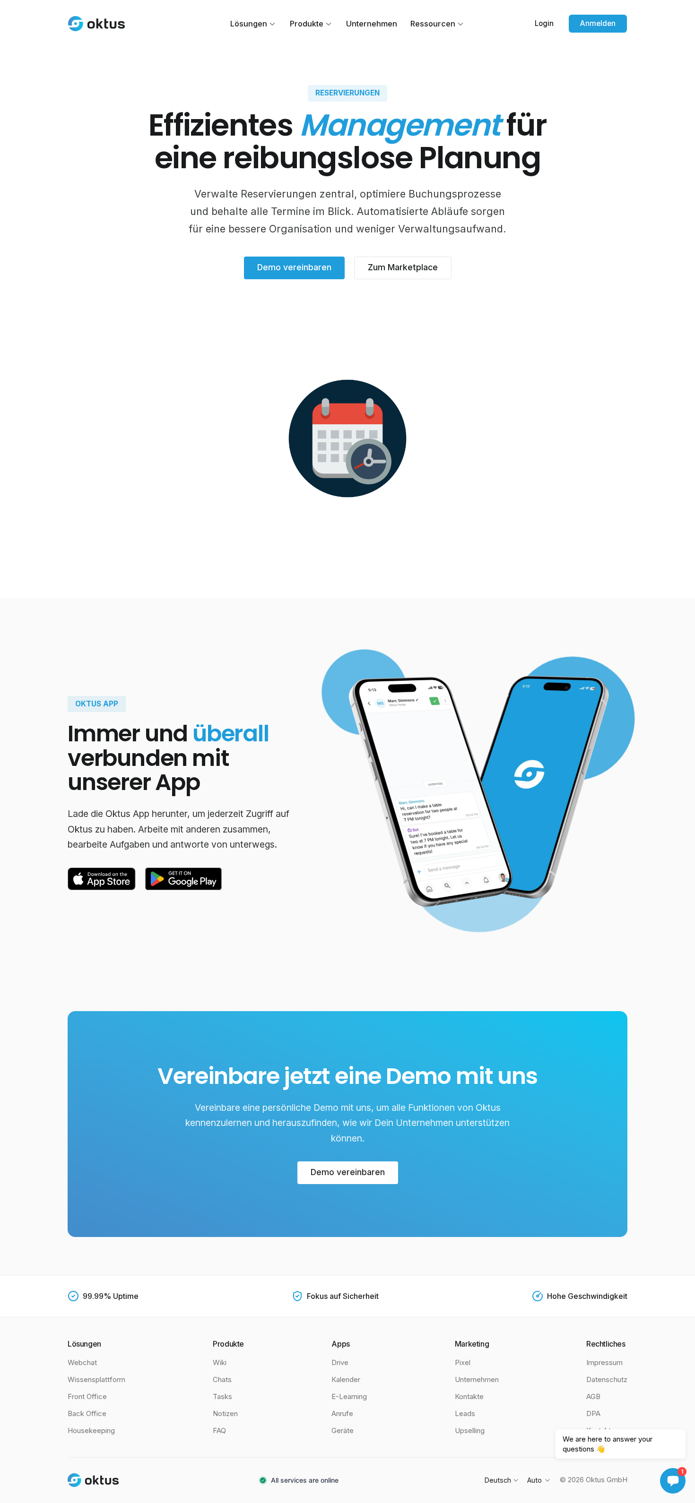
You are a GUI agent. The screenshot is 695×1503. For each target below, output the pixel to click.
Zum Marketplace (403, 267)
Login (544, 23)
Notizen (225, 1413)
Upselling (470, 1430)
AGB (593, 1396)
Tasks (222, 1396)
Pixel (462, 1362)
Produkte (306, 23)
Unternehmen (371, 23)
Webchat (82, 1362)
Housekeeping (91, 1430)
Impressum (604, 1362)
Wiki (219, 1362)
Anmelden (598, 23)
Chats (222, 1379)
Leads (465, 1413)
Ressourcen (432, 23)
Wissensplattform (96, 1379)
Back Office (87, 1413)
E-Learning (349, 1396)
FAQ (219, 1430)
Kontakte (469, 1396)
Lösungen (248, 23)
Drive (339, 1362)
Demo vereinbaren (294, 267)
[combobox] (501, 1480)
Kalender (345, 1379)
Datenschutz (606, 1379)
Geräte (342, 1430)
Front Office (87, 1396)
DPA (593, 1413)
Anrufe (342, 1413)
